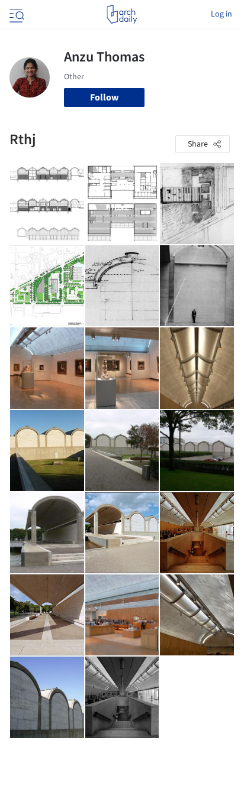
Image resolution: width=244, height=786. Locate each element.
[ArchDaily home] (122, 14)
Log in (221, 14)
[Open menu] (15, 14)
